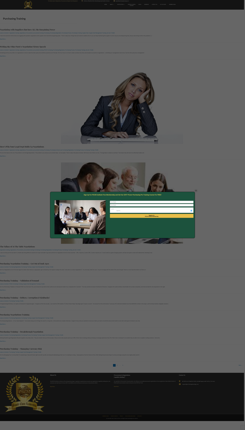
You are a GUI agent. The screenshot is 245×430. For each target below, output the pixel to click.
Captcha (112, 208)
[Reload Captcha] (191, 210)
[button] (191, 210)
